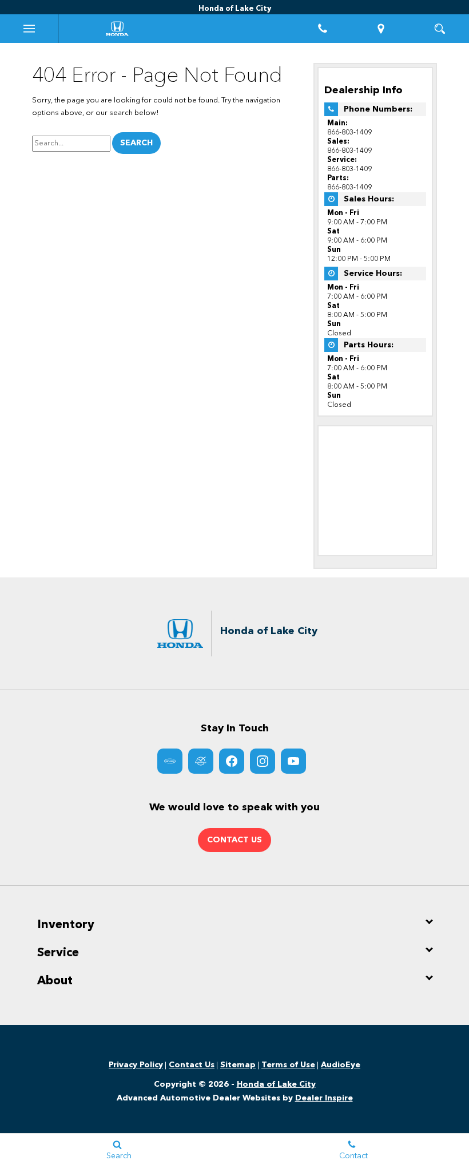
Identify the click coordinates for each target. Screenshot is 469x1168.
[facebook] (231, 761)
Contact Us (191, 1065)
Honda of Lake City (276, 1084)
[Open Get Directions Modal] (381, 28)
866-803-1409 (349, 132)
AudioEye (340, 1065)
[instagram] (262, 761)
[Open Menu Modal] (29, 28)
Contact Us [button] (234, 840)
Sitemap (238, 1065)
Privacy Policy (136, 1065)
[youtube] (293, 761)
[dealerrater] (200, 761)
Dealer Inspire (324, 1098)
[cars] (169, 761)
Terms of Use (288, 1065)
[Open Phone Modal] (322, 28)
